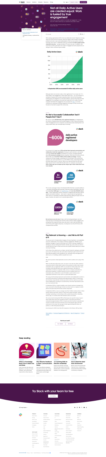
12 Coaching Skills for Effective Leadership (60, 362)
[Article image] (27, 350)
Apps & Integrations (75, 313)
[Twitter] (78, 34)
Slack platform (53, 28)
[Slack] (22, 2)
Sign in (67, 2)
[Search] (64, 2)
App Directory (65, 191)
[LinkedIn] (82, 34)
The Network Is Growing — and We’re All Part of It (31, 36)
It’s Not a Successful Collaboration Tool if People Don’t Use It (30, 33)
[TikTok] (86, 407)
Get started (83, 2)
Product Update (60, 30)
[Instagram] (77, 407)
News (51, 5)
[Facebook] (80, 34)
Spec (74, 101)
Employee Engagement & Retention (66, 28)
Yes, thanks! (60, 323)
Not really (70, 323)
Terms (32, 452)
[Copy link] (83, 34)
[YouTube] (84, 407)
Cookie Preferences (37, 452)
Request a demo (74, 2)
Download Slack (22, 452)
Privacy (28, 452)
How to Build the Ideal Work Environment (78, 362)
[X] (81, 407)
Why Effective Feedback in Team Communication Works (44, 363)
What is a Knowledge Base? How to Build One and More (26, 363)
